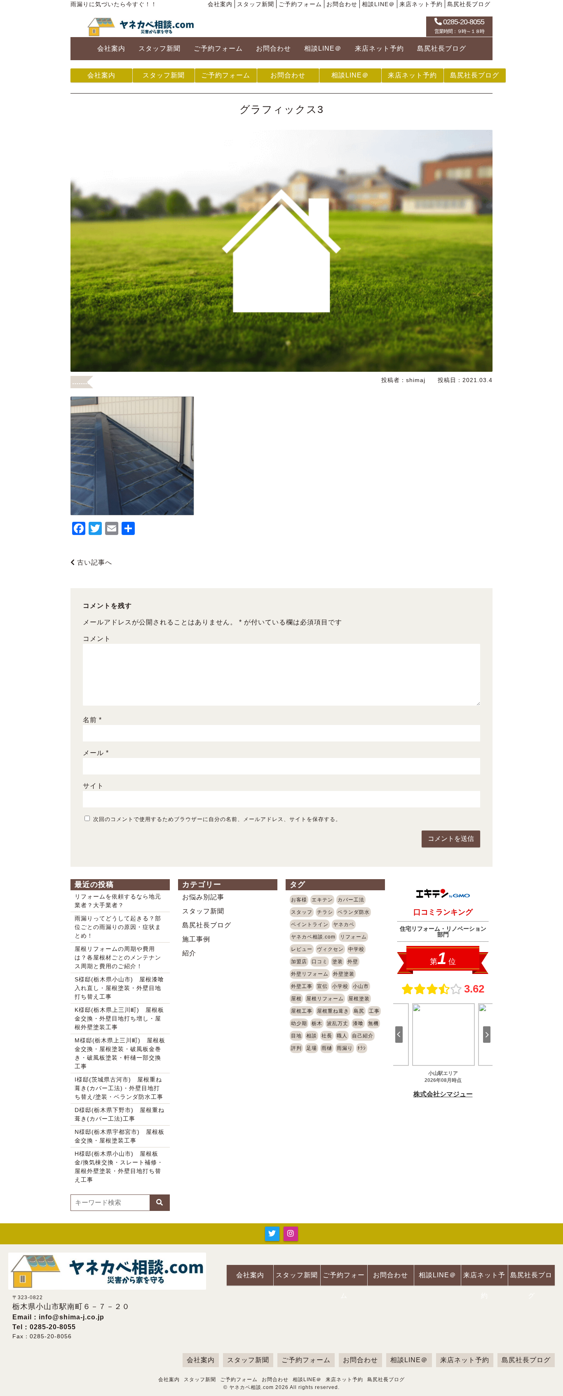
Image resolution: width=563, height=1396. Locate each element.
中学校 (356, 949)
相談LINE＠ (378, 4)
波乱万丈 (337, 1023)
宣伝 (322, 986)
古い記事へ (93, 562)
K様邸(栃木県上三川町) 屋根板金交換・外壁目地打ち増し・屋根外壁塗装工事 (119, 1018)
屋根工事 (301, 1011)
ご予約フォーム (300, 4)
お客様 (299, 900)
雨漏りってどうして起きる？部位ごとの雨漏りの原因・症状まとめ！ (118, 927)
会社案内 (220, 4)
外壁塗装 (343, 974)
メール (96, 752)
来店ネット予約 (421, 4)
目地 (296, 1036)
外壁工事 (301, 986)
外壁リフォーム (309, 974)
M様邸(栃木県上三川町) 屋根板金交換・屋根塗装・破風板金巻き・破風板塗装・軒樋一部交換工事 (120, 1053)
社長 (326, 1036)
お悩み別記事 (203, 897)
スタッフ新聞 (255, 4)
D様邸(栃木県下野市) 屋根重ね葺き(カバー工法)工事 (119, 1114)
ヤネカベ (343, 924)
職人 (342, 1036)
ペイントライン (309, 924)
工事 (374, 1011)
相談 (311, 1036)
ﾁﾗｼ (361, 1048)
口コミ (320, 961)
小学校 (340, 986)
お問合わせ (341, 4)
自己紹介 (362, 1036)
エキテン (322, 900)
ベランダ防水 (354, 912)
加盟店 (299, 961)
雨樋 (326, 1048)
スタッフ (301, 912)
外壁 (352, 961)
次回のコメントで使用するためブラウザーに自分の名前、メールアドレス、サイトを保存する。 (217, 819)
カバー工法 (351, 900)
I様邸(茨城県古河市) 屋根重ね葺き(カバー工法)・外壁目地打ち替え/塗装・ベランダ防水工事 (119, 1088)
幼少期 (299, 1023)
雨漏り (345, 1048)
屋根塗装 (359, 999)
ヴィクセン (330, 949)
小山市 (361, 986)
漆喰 (358, 1023)
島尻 (359, 1011)
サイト (93, 785)
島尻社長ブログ (468, 4)
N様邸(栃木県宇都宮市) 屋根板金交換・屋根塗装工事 (119, 1136)
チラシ (325, 912)
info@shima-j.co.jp (71, 1317)
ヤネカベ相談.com (313, 937)
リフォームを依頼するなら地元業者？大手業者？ (118, 900)
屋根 (296, 999)
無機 (373, 1023)
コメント (97, 638)
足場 (311, 1048)
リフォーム (353, 937)
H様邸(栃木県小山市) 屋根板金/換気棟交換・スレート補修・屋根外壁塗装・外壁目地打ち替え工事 (119, 1166)
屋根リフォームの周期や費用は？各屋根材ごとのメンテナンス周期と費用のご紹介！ (118, 957)
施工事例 (196, 939)
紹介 (189, 953)
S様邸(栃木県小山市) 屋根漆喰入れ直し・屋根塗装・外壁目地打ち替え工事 (119, 988)
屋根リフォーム (325, 999)
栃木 (317, 1023)
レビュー (301, 949)
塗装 (337, 961)
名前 (92, 719)
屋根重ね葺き (333, 1011)
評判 (296, 1048)
